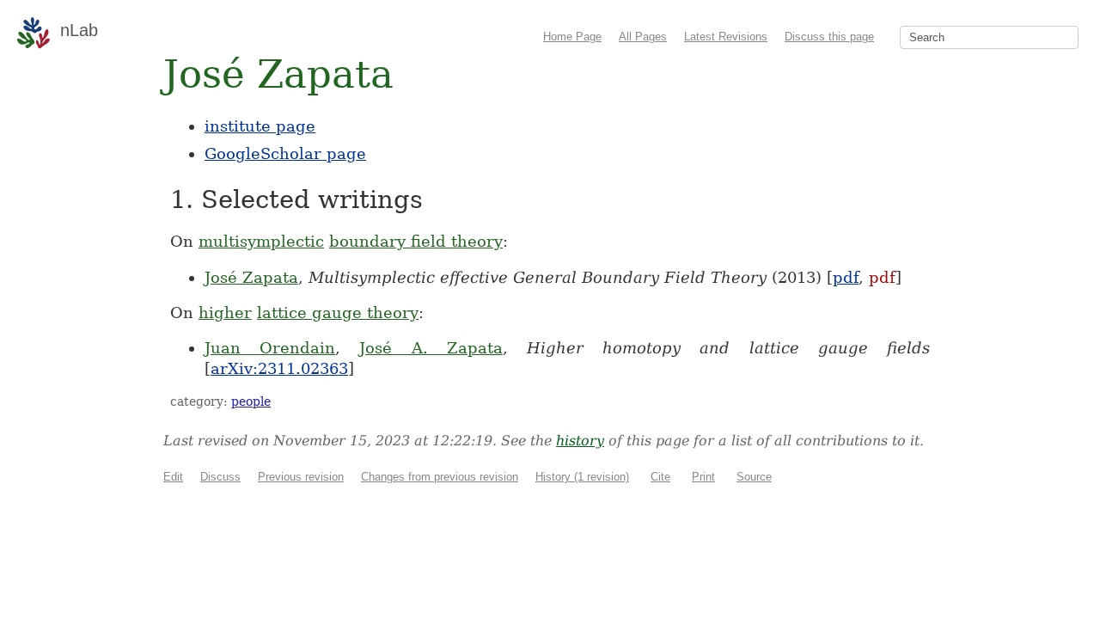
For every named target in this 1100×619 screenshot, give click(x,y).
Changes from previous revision (439, 476)
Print (703, 476)
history (580, 440)
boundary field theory (416, 241)
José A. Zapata (430, 348)
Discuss (220, 476)
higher (225, 312)
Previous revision (301, 476)
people (251, 401)
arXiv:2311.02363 (279, 368)
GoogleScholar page (285, 153)
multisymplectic (261, 241)
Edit (173, 476)
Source (754, 476)
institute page (260, 126)
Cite (660, 476)
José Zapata (251, 277)
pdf (846, 277)
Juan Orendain (270, 348)
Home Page (572, 36)
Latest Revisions (725, 36)
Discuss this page (829, 36)
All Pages (643, 36)
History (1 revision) (582, 476)
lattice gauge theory (338, 312)
